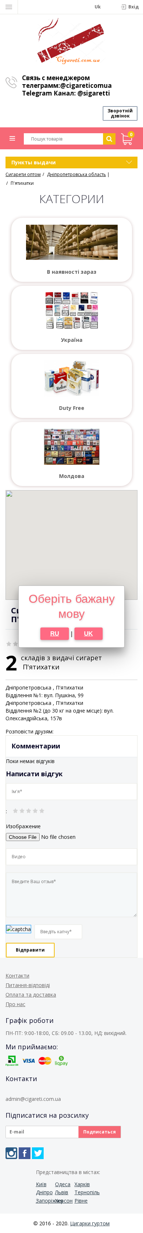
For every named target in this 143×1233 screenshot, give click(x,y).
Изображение (23, 826)
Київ (41, 1184)
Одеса (62, 1184)
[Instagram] (11, 1153)
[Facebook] (24, 1153)
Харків (82, 1184)
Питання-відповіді (28, 985)
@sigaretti (93, 93)
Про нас (15, 1004)
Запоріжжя (45, 1200)
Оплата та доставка (31, 994)
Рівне (81, 1200)
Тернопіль (83, 1192)
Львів (61, 1192)
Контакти (17, 975)
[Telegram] (38, 1153)
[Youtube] (51, 1153)
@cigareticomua (86, 85)
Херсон (64, 1200)
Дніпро (44, 1192)
